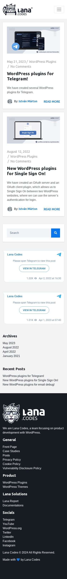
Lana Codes (32, 559)
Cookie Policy (11, 463)
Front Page (10, 446)
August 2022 (11, 347)
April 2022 (9, 351)
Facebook (9, 541)
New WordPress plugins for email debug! (28, 384)
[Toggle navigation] (59, 9)
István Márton (28, 101)
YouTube (8, 523)
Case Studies (11, 451)
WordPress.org (12, 528)
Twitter (7, 532)
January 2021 (11, 356)
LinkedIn (8, 536)
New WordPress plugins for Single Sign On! (31, 171)
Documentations (13, 505)
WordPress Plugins (42, 61)
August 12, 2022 (18, 151)
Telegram (8, 519)
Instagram (9, 545)
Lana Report (10, 501)
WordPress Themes (15, 486)
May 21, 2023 (16, 61)
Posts (6, 455)
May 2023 (9, 343)
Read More (52, 101)
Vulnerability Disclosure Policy (22, 468)
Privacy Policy (12, 459)
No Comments (20, 66)
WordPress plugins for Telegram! (23, 375)
